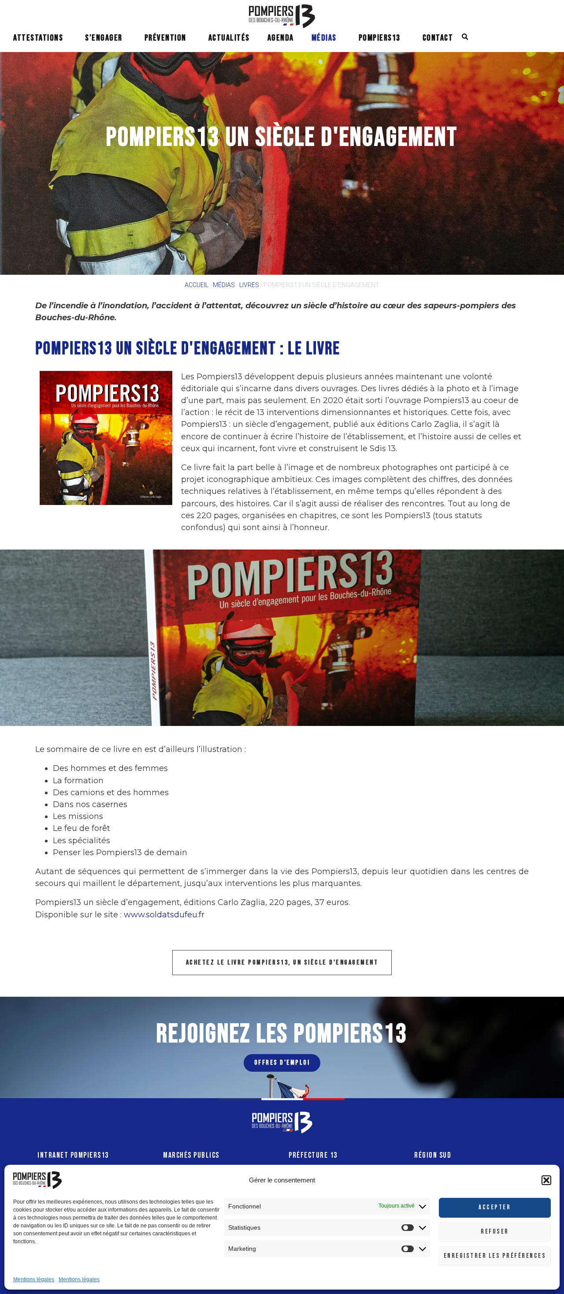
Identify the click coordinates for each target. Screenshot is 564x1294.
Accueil (196, 284)
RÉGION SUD (432, 1155)
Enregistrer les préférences (495, 1256)
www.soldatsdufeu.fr (164, 915)
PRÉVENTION (165, 38)
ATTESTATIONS (38, 38)
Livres (249, 284)
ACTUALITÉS (229, 38)
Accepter (495, 1207)
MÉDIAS (324, 38)
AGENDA (280, 38)
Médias (224, 284)
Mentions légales (33, 1279)
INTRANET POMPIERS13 (73, 1155)
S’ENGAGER (103, 38)
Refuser (495, 1231)
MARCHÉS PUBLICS (191, 1155)
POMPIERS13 (380, 38)
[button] (546, 1180)
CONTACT (438, 38)
